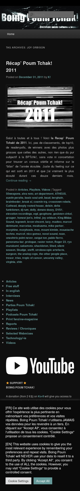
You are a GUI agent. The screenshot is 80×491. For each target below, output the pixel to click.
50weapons (13, 194)
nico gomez (33, 234)
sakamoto (26, 246)
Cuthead (11, 206)
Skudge (21, 250)
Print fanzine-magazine (22, 319)
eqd (35, 214)
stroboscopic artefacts (49, 250)
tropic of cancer (32, 258)
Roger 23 (60, 242)
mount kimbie (49, 230)
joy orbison (49, 218)
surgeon (11, 254)
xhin (19, 262)
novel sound (50, 234)
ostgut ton (40, 238)
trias (18, 258)
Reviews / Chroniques (21, 328)
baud (47, 198)
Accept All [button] (43, 481)
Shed (53, 246)
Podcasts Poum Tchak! (22, 314)
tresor (10, 258)
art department (44, 194)
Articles (23, 190)
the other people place (53, 254)
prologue (30, 242)
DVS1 (58, 210)
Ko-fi (41, 396)
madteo (57, 222)
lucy (48, 222)
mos (37, 230)
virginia (10, 262)
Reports (11, 324)
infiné (37, 218)
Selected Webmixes (19, 333)
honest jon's (25, 218)
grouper (11, 218)
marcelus (25, 226)
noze (62, 234)
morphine (12, 230)
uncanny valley (53, 258)
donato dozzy (45, 210)
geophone (45, 214)
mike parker (56, 226)
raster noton (45, 242)
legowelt (20, 222)
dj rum (25, 210)
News (9, 300)
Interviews (13, 295)
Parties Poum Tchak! (20, 305)
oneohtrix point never (19, 238)
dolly (33, 210)
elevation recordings (19, 214)
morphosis (26, 230)
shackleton (41, 246)
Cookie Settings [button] (18, 481)
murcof (20, 234)
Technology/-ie (16, 338)
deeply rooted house (31, 206)
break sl (27, 202)
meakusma (40, 226)
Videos (46, 190)
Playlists (34, 190)
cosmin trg (40, 202)
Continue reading (18, 180)
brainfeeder (13, 202)
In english (13, 291)
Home (10, 34)
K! (49, 77)
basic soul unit (34, 198)
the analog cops (28, 254)
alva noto (27, 194)
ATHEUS (60, 194)
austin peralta (14, 198)
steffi (31, 250)
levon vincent (35, 222)
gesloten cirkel (62, 214)
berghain (57, 198)
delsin (49, 206)
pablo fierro (55, 238)
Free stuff (12, 286)
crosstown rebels (59, 202)
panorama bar (15, 242)
